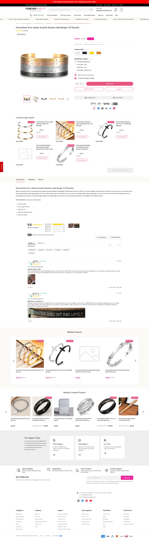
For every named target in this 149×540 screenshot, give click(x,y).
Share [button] (30, 287)
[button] (118, 287)
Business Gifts (85, 521)
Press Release (39, 519)
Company (38, 510)
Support (60, 510)
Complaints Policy (62, 524)
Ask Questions (21, 34)
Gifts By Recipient (52, 15)
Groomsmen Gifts (86, 519)
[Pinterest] (114, 108)
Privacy (48, 535)
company (31, 253)
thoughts (57, 250)
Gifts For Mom (86, 524)
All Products (77, 15)
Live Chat (119, 98)
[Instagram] (78, 500)
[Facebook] (98, 108)
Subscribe (127, 478)
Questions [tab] (40, 243)
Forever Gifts (106, 514)
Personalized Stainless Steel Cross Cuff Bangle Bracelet (123, 123)
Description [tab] (20, 179)
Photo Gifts (19, 514)
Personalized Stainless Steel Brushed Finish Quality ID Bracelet (83, 147)
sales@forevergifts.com (89, 497)
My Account (107, 5)
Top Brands (106, 510)
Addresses (126, 519)
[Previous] (13, 360)
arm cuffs (49, 250)
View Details (19, 141)
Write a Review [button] (116, 237)
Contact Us (91, 98)
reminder (66, 250)
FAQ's (36, 526)
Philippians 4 (32, 250)
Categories (19, 510)
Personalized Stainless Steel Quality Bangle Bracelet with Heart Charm (44, 147)
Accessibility (55, 535)
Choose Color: (82, 49)
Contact (121, 5)
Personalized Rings (89, 15)
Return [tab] (41, 179)
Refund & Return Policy (64, 529)
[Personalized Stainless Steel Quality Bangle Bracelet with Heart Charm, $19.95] (89, 354)
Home (17, 23)
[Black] (46, 374)
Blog (116, 15)
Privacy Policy (61, 516)
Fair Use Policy (62, 521)
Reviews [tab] (30, 243)
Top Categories (87, 510)
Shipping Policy (62, 526)
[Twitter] (110, 108)
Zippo (104, 516)
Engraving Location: (84, 59)
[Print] (106, 108)
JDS (104, 524)
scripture (41, 250)
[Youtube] (90, 500)
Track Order (99, 5)
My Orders (126, 514)
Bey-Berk (105, 519)
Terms (42, 535)
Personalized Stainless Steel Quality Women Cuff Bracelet (84, 123)
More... (104, 526)
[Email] (102, 108)
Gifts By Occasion (66, 15)
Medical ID (19, 521)
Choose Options (42, 136)
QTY (77, 83)
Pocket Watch (20, 519)
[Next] (135, 360)
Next (67, 99)
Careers (37, 514)
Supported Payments (41, 521)
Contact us (38, 524)
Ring (17, 524)
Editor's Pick (19, 529)
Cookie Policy (61, 519)
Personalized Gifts (108, 521)
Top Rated (19, 526)
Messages (126, 516)
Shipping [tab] (31, 179)
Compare (119, 89)
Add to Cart (109, 84)
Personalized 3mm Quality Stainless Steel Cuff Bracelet (44, 123)
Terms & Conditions (63, 514)
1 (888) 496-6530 (87, 495)
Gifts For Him (85, 516)
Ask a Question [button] (102, 237)
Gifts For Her (85, 514)
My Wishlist (127, 521)
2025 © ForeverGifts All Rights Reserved (27, 535)
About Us (114, 5)
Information (109, 15)
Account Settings (128, 524)
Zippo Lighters (20, 516)
